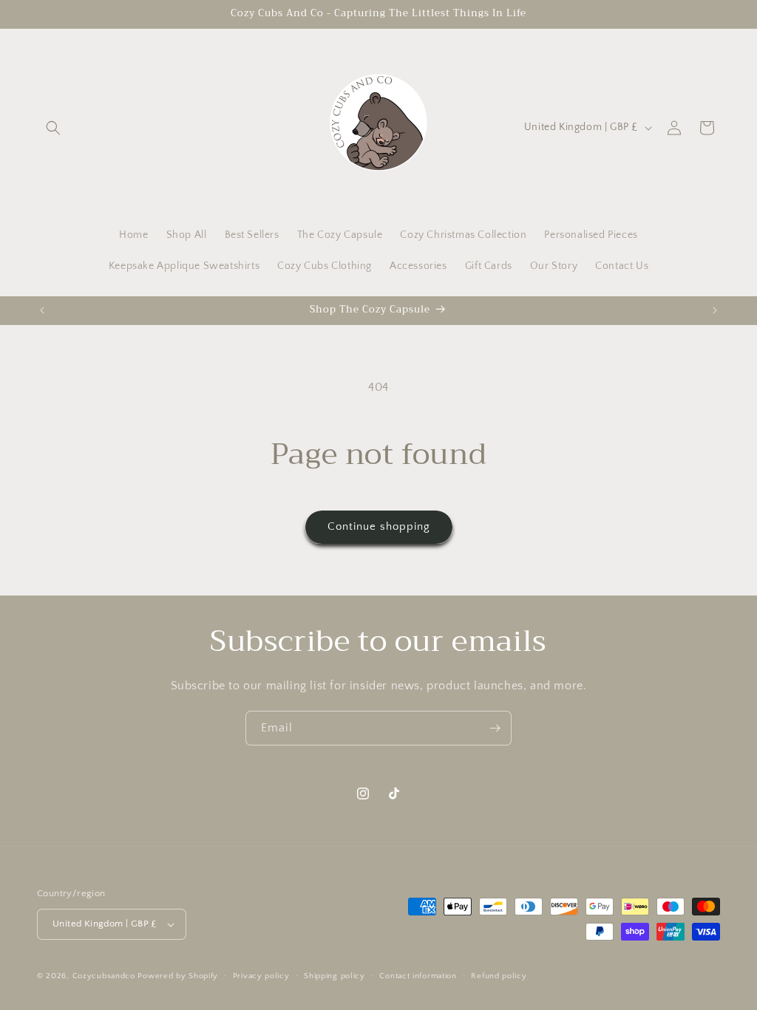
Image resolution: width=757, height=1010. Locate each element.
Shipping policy (334, 976)
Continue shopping (378, 526)
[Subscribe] (494, 728)
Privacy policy (261, 976)
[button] (53, 128)
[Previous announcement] (42, 310)
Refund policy (498, 976)
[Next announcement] (715, 310)
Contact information (417, 976)
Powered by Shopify (178, 976)
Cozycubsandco (103, 976)
